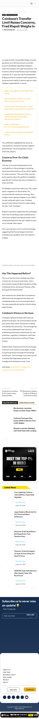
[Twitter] (9, 34)
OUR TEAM (6, 672)
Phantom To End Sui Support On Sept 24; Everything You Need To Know (24, 553)
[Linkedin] (17, 697)
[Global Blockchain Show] (19, 464)
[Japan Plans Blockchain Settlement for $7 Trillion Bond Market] (7, 514)
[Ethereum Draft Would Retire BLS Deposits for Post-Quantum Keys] (7, 534)
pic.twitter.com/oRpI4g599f (16, 127)
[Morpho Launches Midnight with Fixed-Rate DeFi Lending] (7, 430)
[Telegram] (22, 697)
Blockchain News (20, 502)
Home (4, 12)
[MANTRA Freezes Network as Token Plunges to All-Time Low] (7, 573)
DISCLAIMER (7, 677)
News (9, 12)
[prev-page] (3, 438)
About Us (6, 670)
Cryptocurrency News (19, 12)
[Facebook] (4, 34)
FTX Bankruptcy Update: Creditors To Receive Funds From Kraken (28, 393)
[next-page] (6, 438)
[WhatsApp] (18, 34)
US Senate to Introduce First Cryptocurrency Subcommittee (10, 393)
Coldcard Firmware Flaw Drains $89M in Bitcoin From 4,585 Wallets (25, 420)
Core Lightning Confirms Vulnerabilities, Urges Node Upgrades (24, 494)
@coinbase (14, 91)
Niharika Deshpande (9, 29)
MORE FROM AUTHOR (26, 403)
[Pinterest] (14, 34)
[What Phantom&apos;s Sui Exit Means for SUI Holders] (7, 553)
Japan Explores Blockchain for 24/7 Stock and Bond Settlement (25, 514)
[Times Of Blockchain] (11, 6)
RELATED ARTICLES (10, 403)
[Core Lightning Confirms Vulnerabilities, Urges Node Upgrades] (7, 494)
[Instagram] (13, 697)
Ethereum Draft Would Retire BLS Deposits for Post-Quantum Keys (25, 533)
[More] (23, 34)
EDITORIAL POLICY (9, 675)
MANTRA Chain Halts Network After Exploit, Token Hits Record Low (25, 573)
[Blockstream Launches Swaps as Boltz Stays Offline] (7, 410)
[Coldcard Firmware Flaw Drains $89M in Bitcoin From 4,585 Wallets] (7, 420)
